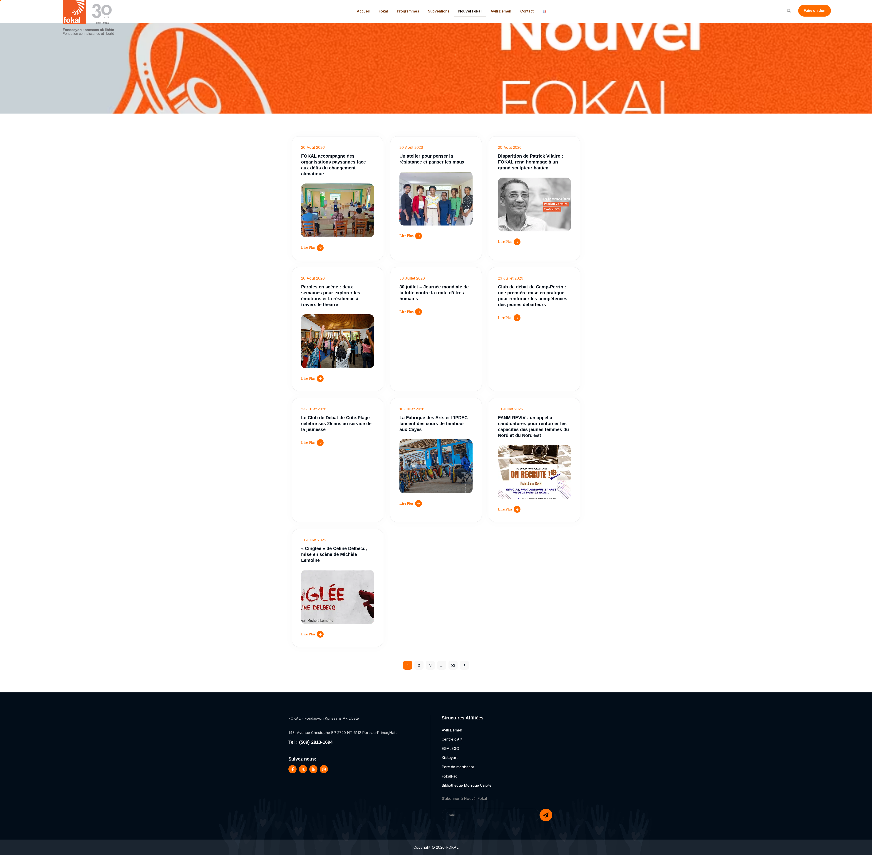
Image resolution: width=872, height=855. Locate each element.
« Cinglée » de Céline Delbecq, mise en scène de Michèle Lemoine (334, 554)
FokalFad (449, 776)
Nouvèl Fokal (469, 11)
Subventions (438, 11)
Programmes (408, 11)
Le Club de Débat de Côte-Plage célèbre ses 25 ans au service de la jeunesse (336, 423)
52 (453, 665)
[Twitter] (303, 769)
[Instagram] (324, 769)
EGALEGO (450, 748)
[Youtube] (313, 769)
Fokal (383, 11)
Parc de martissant (458, 767)
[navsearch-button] (789, 11)
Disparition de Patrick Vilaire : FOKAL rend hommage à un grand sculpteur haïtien (530, 162)
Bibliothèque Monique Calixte (466, 785)
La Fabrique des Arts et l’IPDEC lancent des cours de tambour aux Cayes (433, 423)
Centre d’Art (452, 739)
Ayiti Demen (500, 11)
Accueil (363, 11)
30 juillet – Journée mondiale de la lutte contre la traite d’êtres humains (434, 292)
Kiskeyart (450, 757)
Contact (527, 11)
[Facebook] (292, 769)
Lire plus (308, 247)
